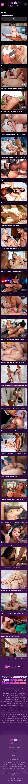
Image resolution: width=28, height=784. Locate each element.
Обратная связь (14, 747)
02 (10, 667)
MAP (14, 755)
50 (18, 667)
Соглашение (14, 759)
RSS (14, 751)
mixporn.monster (17, 778)
